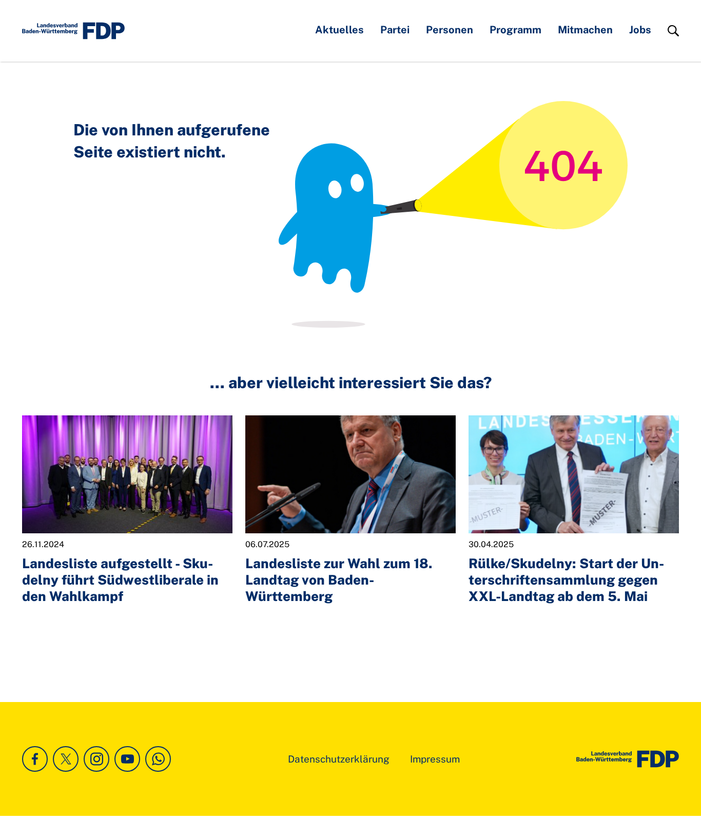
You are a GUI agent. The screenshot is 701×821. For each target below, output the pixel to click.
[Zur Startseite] (627, 758)
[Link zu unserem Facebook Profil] (35, 759)
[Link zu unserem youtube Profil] (127, 759)
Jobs (640, 30)
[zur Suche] (673, 30)
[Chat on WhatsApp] (158, 759)
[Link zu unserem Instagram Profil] (96, 759)
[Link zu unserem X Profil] (66, 759)
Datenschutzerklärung (339, 759)
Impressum (435, 759)
